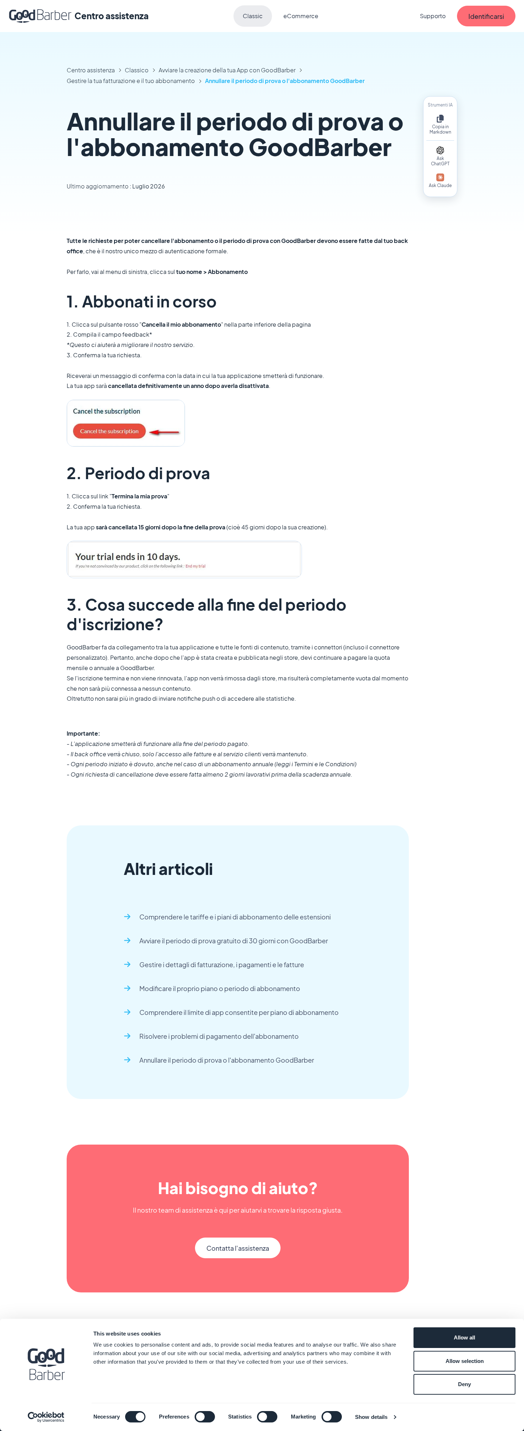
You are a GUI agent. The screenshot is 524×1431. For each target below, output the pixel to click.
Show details (371, 1417)
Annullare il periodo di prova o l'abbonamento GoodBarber (285, 80)
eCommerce (300, 16)
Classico (137, 70)
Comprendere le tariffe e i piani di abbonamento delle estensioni (235, 917)
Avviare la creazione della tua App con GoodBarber (227, 70)
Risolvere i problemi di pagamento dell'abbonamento (219, 1036)
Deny (464, 1384)
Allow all (464, 1337)
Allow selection (465, 1361)
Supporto (433, 16)
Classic (253, 16)
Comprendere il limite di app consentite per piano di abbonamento (239, 1012)
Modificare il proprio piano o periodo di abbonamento (219, 988)
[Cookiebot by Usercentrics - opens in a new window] (46, 1417)
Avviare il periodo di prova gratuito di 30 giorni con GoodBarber (233, 941)
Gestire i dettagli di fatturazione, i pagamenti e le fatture (221, 964)
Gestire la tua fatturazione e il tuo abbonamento (131, 80)
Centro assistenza (91, 70)
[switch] (205, 1416)
